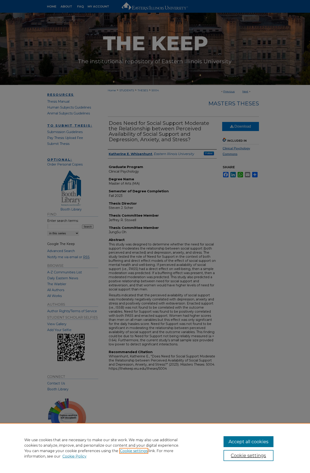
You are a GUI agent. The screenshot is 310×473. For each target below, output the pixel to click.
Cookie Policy (74, 456)
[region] (155, 448)
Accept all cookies (248, 441)
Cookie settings (134, 451)
